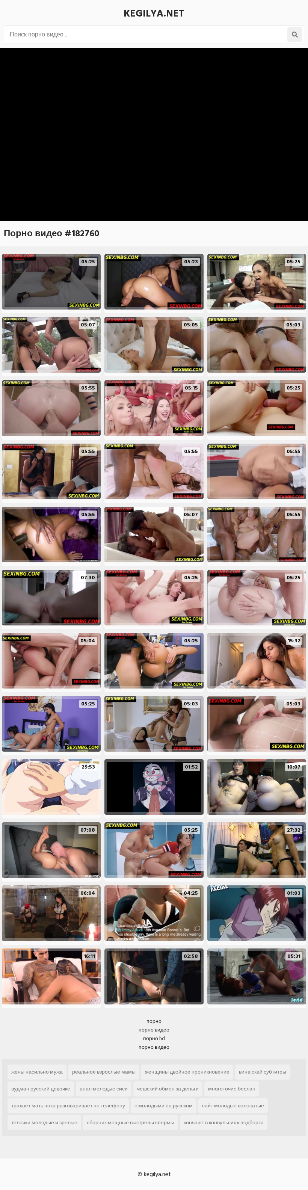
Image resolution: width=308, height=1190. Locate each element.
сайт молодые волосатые (233, 1105)
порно (154, 1021)
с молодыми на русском (163, 1105)
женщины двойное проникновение (187, 1072)
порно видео (154, 1029)
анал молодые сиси (104, 1088)
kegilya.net (154, 13)
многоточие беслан (231, 1088)
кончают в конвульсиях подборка (224, 1122)
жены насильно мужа (37, 1072)
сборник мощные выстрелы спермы (130, 1122)
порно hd (154, 1038)
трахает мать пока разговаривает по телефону (68, 1105)
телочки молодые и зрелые (44, 1122)
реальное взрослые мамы (104, 1072)
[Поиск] (294, 34)
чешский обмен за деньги (168, 1088)
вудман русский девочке (40, 1088)
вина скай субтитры (262, 1072)
